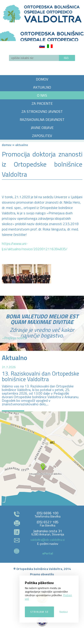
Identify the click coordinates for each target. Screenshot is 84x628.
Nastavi (63, 612)
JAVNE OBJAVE (42, 127)
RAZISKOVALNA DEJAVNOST (42, 119)
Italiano (50, 46)
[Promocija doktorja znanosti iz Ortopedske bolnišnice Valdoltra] (26, 273)
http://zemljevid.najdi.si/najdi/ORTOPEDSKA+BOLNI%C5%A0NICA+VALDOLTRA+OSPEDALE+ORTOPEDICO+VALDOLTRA (42, 458)
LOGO (42, 34)
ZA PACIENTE (42, 103)
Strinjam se (39, 612)
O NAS (42, 95)
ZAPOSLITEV (42, 135)
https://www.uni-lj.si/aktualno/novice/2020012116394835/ (34, 246)
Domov (6, 144)
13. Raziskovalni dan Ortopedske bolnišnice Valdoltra (40, 376)
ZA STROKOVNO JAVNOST (42, 111)
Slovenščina (42, 46)
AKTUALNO (42, 87)
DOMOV (42, 79)
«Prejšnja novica (14, 338)
